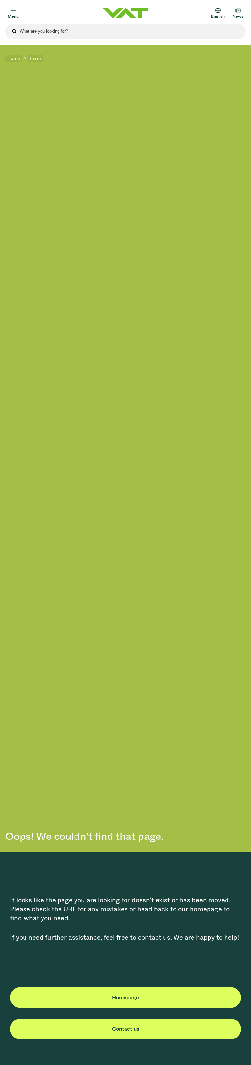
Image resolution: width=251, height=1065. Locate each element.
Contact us (125, 1029)
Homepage (125, 997)
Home (13, 58)
